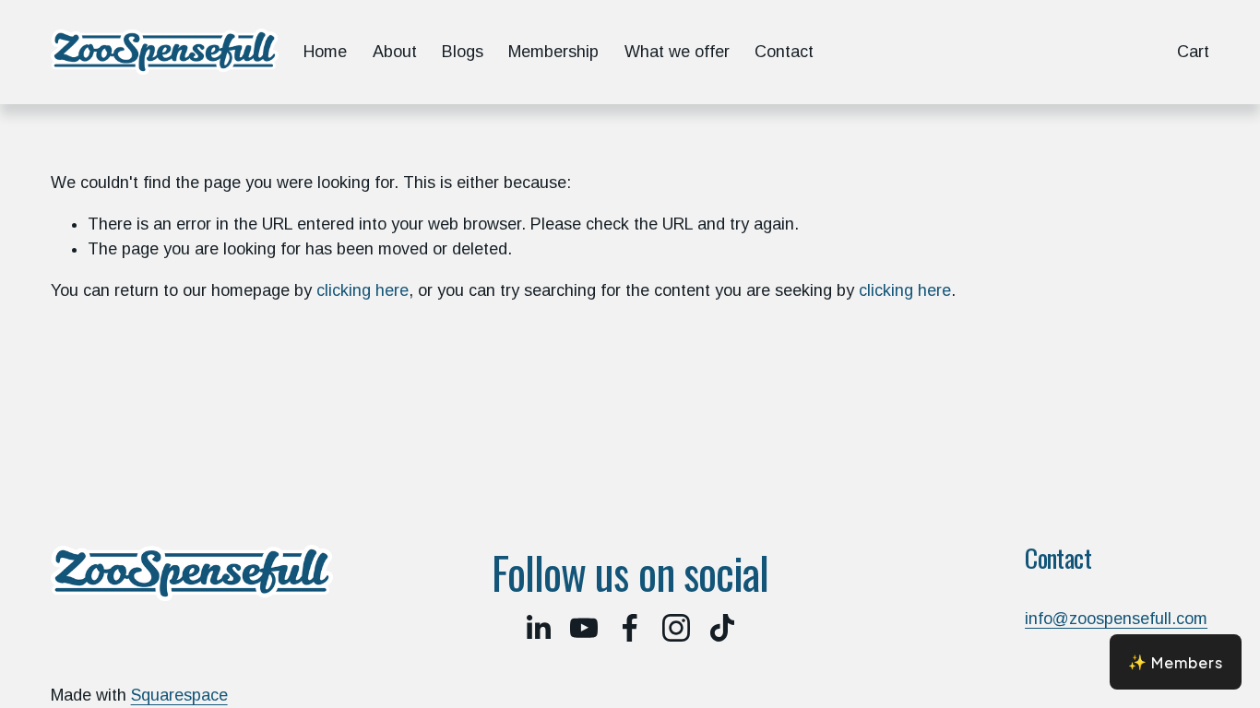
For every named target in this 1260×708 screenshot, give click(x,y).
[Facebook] (630, 628)
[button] (1176, 662)
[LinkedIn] (538, 628)
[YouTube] (584, 628)
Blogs (462, 51)
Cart (1193, 51)
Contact (784, 51)
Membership (553, 51)
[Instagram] (676, 628)
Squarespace (179, 695)
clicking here (362, 290)
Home (325, 51)
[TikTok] (722, 628)
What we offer (677, 51)
